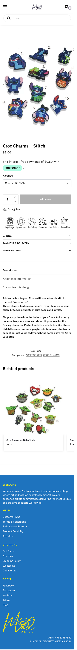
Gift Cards (9, 551)
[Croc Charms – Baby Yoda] (33, 405)
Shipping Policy (12, 561)
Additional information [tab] (17, 279)
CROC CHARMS (51, 355)
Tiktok (6, 600)
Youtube (8, 595)
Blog (5, 605)
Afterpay (8, 556)
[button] (67, 7)
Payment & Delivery (16, 243)
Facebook (8, 585)
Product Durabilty (13, 531)
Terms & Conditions (14, 521)
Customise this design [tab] (16, 287)
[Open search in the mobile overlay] (37, 18)
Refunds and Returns (15, 526)
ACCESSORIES (34, 355)
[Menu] (8, 7)
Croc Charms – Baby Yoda (20, 440)
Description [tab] (10, 270)
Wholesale (9, 565)
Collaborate (9, 570)
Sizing (7, 235)
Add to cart (45, 199)
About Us (8, 536)
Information (12, 250)
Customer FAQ (11, 516)
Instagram (9, 590)
